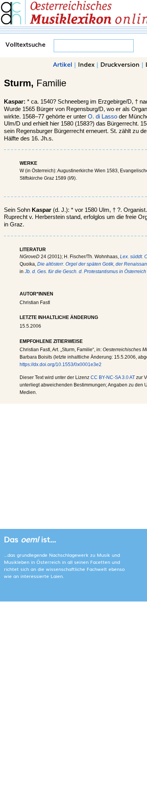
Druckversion (120, 64)
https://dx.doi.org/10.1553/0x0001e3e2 (61, 364)
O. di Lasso (102, 116)
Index (86, 64)
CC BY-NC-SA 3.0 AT (113, 377)
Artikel (62, 64)
